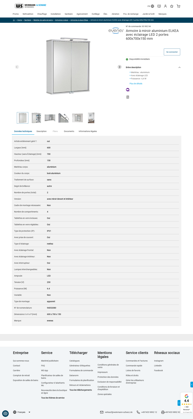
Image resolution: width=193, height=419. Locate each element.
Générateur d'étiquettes (79, 365)
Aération (115, 14)
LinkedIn (158, 365)
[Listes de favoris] (171, 7)
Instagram (158, 361)
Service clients (137, 353)
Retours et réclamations (80, 385)
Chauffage (42, 14)
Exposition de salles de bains (25, 380)
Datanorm (73, 375)
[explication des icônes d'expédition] (153, 90)
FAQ (43, 365)
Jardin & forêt (148, 14)
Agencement (82, 14)
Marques (162, 14)
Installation (56, 14)
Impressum (103, 372)
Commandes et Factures (137, 361)
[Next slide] (120, 67)
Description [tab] (42, 131)
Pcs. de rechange (130, 14)
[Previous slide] (17, 67)
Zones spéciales (105, 394)
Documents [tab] (69, 131)
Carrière (16, 370)
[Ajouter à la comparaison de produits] (128, 97)
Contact (16, 365)
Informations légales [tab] (88, 131)
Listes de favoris (133, 370)
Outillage (96, 14)
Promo (16, 14)
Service (46, 353)
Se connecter (172, 52)
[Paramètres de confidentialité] (5, 413)
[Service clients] (165, 7)
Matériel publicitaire (49, 361)
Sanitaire (69, 14)
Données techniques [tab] (23, 131)
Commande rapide (134, 365)
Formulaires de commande (81, 370)
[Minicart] (178, 7)
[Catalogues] (159, 7)
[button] (22, 118)
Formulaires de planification (81, 380)
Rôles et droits (132, 375)
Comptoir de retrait (21, 375)
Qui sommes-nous (21, 361)
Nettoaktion (28, 14)
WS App (44, 370)
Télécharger (78, 353)
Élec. (106, 14)
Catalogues (74, 361)
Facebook (158, 370)
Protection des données (108, 377)
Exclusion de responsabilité (109, 382)
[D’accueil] (14, 21)
